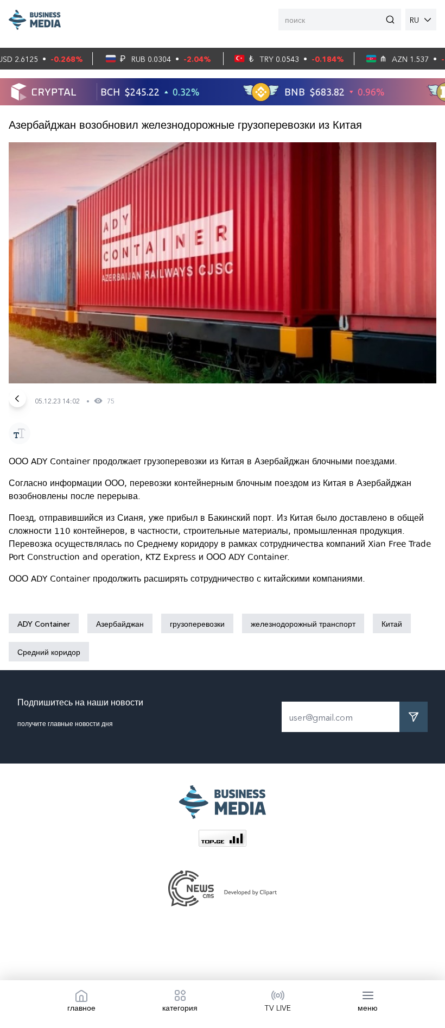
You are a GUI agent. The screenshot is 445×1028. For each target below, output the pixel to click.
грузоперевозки (197, 623)
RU (414, 19)
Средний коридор (48, 651)
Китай (392, 623)
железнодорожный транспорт (303, 623)
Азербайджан (120, 623)
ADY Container (43, 623)
